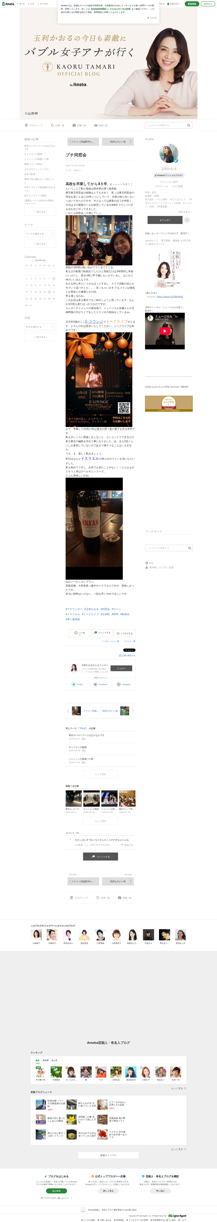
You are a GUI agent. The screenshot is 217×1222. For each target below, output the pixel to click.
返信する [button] (128, 845)
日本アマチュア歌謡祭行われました (39, 189)
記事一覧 (59, 125)
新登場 (45, 1060)
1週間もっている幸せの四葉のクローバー (39, 202)
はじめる (56, 1190)
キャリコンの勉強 (33, 154)
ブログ (76, 170)
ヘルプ (183, 1220)
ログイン (208, 4)
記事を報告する (129, 655)
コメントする (103, 856)
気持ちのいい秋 (118, 141)
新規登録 (192, 4)
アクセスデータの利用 (138, 1220)
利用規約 (120, 1220)
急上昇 (54, 1060)
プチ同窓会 (76, 154)
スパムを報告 (89, 1220)
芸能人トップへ (108, 1155)
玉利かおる (169, 169)
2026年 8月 (40, 260)
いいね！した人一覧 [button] (110, 641)
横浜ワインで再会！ (34, 164)
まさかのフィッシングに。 (37, 169)
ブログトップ (36, 125)
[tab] (38, 1060)
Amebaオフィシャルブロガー (170, 175)
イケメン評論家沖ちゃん (84, 141)
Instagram (126, 684)
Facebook (102, 684)
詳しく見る (108, 1190)
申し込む (160, 1190)
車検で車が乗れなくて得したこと (39, 181)
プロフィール (161, 186)
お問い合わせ (105, 1220)
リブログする (126, 633)
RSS (151, 563)
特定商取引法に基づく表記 (164, 1220)
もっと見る (100, 774)
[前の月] (33, 260)
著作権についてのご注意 (161, 567)
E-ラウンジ (94, 321)
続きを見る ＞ (186, 211)
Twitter (80, 684)
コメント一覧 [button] (130, 641)
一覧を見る (40, 211)
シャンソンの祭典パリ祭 (36, 159)
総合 (38, 1060)
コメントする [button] (104, 633)
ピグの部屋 (177, 186)
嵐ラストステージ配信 (35, 195)
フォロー (121, 668)
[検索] (189, 125)
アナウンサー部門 (169, 182)
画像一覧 (81, 125)
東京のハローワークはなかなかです (39, 147)
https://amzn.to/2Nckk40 (170, 296)
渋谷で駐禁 (29, 174)
